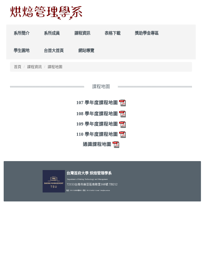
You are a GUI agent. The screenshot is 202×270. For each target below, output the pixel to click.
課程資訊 (82, 33)
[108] (122, 113)
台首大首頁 (54, 50)
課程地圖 (55, 67)
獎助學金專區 (147, 33)
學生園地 (21, 50)
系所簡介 (21, 33)
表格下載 (112, 33)
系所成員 (52, 33)
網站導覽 (86, 50)
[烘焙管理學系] (45, 12)
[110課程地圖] (122, 134)
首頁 (17, 67)
